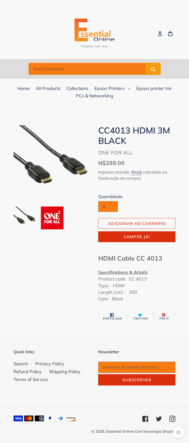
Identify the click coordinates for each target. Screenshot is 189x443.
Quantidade (110, 196)
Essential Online (120, 431)
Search (21, 364)
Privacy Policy (49, 364)
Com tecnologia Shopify (155, 431)
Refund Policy (28, 371)
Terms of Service (31, 379)
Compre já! (137, 236)
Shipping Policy (64, 371)
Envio (136, 172)
